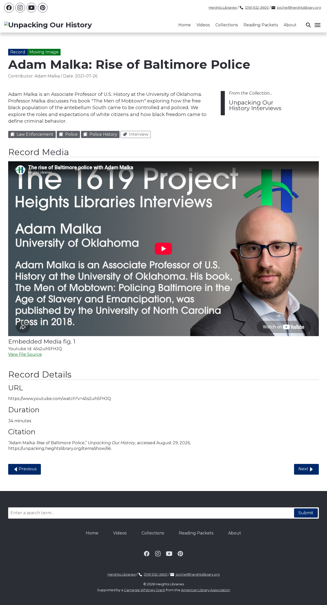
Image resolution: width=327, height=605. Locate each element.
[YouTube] (31, 8)
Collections (226, 24)
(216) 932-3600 (257, 7)
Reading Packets (260, 24)
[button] (313, 25)
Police (71, 134)
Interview (138, 134)
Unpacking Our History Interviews (255, 105)
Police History (103, 134)
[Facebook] (9, 8)
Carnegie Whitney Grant (144, 590)
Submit (305, 512)
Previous (28, 468)
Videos (203, 24)
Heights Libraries (223, 7)
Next (303, 468)
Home (184, 24)
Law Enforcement (35, 134)
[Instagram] (20, 8)
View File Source (25, 354)
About (290, 24)
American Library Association (205, 590)
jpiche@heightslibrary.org (299, 7)
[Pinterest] (43, 8)
